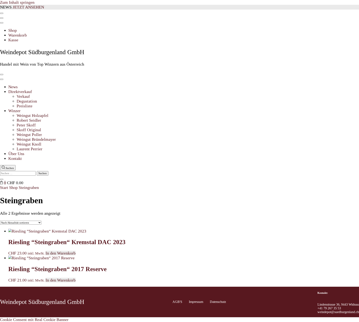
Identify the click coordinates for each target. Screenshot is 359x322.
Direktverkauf (20, 91)
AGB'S (177, 302)
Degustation (27, 101)
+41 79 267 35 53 (329, 308)
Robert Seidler (29, 120)
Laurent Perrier (29, 149)
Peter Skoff (26, 125)
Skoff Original (29, 129)
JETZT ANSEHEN (28, 7)
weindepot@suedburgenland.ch (338, 312)
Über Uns (16, 153)
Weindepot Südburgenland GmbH (42, 52)
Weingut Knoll (29, 144)
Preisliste (24, 106)
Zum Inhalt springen (17, 2)
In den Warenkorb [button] (60, 253)
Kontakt (15, 158)
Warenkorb (17, 35)
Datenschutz (218, 302)
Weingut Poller (29, 134)
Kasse (13, 40)
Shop (12, 30)
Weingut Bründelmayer (36, 139)
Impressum (196, 302)
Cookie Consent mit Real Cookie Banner (34, 319)
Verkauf (23, 96)
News (13, 86)
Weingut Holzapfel (32, 115)
